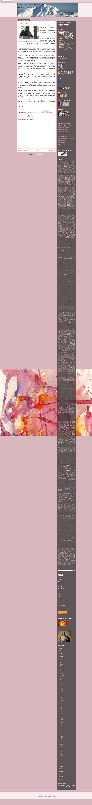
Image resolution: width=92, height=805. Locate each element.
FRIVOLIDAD (65, 321)
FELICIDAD (60, 313)
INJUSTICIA (71, 345)
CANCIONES (60, 212)
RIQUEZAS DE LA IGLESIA (62, 469)
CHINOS (74, 222)
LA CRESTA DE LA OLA (63, 31)
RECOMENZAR (60, 460)
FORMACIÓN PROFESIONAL (63, 319)
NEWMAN (70, 408)
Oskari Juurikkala (60, 424)
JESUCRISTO (68, 349)
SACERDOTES (61, 474)
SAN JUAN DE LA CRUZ (65, 483)
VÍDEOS (60, 548)
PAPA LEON (68, 427)
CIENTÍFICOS (70, 224)
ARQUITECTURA (72, 195)
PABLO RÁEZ (60, 425)
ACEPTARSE (60, 169)
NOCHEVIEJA (67, 410)
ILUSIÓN (73, 339)
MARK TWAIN (69, 384)
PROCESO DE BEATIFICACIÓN (62, 453)
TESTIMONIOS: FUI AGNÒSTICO (70, 520)
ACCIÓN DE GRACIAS (62, 168)
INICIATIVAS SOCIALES (63, 345)
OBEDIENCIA (72, 414)
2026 (60, 647)
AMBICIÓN (65, 178)
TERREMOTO (64, 513)
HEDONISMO (61, 330)
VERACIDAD (60, 541)
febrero (61, 680)
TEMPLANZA (60, 511)
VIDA (67, 544)
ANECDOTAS (72, 184)
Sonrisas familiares (61, 690)
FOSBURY (59, 320)
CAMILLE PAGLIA (72, 210)
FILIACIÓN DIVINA (71, 315)
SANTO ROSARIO (61, 490)
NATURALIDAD (60, 407)
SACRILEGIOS (60, 476)
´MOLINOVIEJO (72, 163)
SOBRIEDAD (60, 501)
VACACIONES (72, 536)
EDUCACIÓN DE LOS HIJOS (68, 279)
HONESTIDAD (68, 333)
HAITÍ (70, 328)
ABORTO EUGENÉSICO (71, 165)
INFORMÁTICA (60, 344)
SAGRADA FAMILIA (65, 477)
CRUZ (62, 250)
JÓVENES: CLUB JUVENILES (62, 358)
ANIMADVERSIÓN (60, 187)
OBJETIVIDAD (70, 416)
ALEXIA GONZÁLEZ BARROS (63, 176)
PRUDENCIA (72, 456)
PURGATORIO (62, 457)
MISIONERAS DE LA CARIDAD (70, 398)
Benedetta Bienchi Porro (61, 205)
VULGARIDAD (64, 562)
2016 (60, 769)
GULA (74, 327)
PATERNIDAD (60, 432)
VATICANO (73, 540)
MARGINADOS (63, 383)
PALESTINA (73, 426)
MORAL (74, 400)
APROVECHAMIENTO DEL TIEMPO (66, 194)
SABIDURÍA (65, 472)
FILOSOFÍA (60, 316)
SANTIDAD (60, 488)
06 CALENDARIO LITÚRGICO (63, 129)
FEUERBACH (60, 315)
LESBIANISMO (60, 370)
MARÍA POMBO (63, 384)
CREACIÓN (60, 245)
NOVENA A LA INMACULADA (62, 411)
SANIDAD (73, 484)
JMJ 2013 (63, 352)
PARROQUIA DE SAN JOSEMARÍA (64, 429)
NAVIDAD (67, 407)
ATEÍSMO (64, 198)
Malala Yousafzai (63, 381)
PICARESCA (73, 443)
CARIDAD (61, 215)
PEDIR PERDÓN (72, 434)
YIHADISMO (65, 564)
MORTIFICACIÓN (71, 401)
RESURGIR (73, 466)
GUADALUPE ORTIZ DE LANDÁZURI (68, 325)
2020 (60, 656)
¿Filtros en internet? (61, 741)
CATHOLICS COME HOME (62, 220)
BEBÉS (74, 203)
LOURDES (59, 377)
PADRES (65, 426)
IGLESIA (70, 337)
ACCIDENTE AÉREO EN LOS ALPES (64, 167)
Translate (66, 25)
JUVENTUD (73, 365)
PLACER (64, 445)
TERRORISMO (69, 513)
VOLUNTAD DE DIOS (63, 560)
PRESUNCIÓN (66, 451)
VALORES (60, 539)
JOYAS (69, 358)
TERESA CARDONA (72, 512)
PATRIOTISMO (60, 433)
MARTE (74, 384)
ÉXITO (74, 303)
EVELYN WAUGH (61, 302)
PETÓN (69, 443)
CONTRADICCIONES (62, 236)
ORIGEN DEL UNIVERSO (71, 423)
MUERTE (64, 403)
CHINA (70, 222)
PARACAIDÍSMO (60, 428)
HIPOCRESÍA (63, 332)
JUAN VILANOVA (68, 362)
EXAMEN (66, 302)
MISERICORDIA (61, 398)
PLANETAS (61, 446)
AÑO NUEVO (71, 190)
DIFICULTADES (60, 268)
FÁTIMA (68, 308)
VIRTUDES (69, 555)
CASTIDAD (63, 217)
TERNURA (59, 513)
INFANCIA (69, 342)
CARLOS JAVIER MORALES (62, 216)
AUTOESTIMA (72, 200)
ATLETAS (73, 198)
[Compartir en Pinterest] (48, 111)
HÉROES (73, 330)
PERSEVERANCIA (61, 442)
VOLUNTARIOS (70, 561)
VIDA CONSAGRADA (71, 544)
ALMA (74, 176)
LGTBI (71, 372)
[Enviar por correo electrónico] (43, 111)
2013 (60, 774)
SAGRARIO (64, 478)
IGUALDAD (70, 339)
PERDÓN (66, 438)
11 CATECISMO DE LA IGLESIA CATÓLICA (66, 138)
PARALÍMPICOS (65, 428)
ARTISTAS (71, 196)
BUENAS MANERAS (65, 209)
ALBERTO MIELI (62, 175)
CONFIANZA (66, 232)
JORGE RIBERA (60, 354)
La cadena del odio (61, 749)
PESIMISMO (65, 443)
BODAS (68, 207)
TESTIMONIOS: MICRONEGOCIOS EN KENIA (66, 521)
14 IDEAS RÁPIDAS (61, 144)
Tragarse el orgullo (61, 755)
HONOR (74, 333)
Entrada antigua (51, 150)
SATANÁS (66, 492)
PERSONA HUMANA (70, 442)
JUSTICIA (64, 365)
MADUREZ (73, 379)
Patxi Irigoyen (64, 433)
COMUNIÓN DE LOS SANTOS (69, 230)
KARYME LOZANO (60, 366)
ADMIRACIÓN (65, 170)
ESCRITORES (60, 294)
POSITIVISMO (67, 448)
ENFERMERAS (68, 288)
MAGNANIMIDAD (67, 380)
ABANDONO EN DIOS (71, 164)
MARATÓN (59, 383)
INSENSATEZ (68, 346)
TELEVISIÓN (68, 510)
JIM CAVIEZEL (65, 350)
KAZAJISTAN (65, 366)
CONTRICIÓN (36, 112)
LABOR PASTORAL (68, 367)
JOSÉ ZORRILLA (69, 356)
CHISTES (64, 223)
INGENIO (73, 344)
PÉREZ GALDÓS (68, 439)
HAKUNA (73, 328)
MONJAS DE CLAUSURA (64, 400)
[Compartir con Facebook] (47, 111)
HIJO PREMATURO (65, 331)
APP (58, 193)
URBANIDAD (66, 536)
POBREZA (73, 446)
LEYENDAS (65, 372)
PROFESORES (60, 454)
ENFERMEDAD (71, 286)
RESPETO (69, 465)
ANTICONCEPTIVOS (72, 187)
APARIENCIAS (65, 191)
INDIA (66, 342)
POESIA (59, 447)
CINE (74, 224)
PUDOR (59, 457)
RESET (73, 464)
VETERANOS (71, 541)
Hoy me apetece (61, 737)
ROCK (59, 470)
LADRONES (42, 112)
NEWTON (73, 408)
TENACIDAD (72, 511)
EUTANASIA (72, 300)
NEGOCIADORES (60, 408)
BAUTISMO (64, 203)
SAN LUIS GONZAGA (64, 484)
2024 (60, 650)
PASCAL (67, 430)
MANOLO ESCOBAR (72, 382)
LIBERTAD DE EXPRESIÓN (66, 373)
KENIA (69, 366)
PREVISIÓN (70, 451)
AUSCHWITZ (59, 200)
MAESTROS (59, 380)
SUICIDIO (73, 506)
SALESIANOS (68, 478)
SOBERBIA (73, 500)
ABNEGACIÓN (60, 165)
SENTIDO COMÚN (65, 495)
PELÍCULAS (73, 436)
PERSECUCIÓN (72, 441)
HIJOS (69, 331)
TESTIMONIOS (62, 515)
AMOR (74, 178)
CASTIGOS (68, 217)
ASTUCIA (69, 197)
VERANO (64, 541)
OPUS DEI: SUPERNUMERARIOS (65, 421)
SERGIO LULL (72, 496)
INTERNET (59, 347)
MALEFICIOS (73, 381)
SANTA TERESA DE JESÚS (68, 486)
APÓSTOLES (72, 192)
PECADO (73, 433)
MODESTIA (73, 399)
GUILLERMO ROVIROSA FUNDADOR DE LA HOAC (65, 327)
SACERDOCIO (72, 472)
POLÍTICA (73, 447)
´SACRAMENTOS (60, 164)
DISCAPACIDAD (60, 271)
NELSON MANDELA (66, 408)
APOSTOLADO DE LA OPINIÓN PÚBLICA (64, 192)
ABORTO (65, 165)
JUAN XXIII (73, 362)
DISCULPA (59, 272)
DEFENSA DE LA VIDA (69, 258)
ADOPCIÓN (60, 171)
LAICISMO (70, 368)
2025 (60, 648)
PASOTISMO (73, 431)
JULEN (74, 364)
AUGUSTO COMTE (72, 199)
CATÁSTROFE (67, 218)
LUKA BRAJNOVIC (64, 378)
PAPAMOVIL (73, 427)
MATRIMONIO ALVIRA (61, 388)
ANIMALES (66, 187)
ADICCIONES (60, 170)
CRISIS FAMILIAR (66, 246)
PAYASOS (68, 433)
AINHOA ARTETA (69, 174)
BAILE (74, 201)
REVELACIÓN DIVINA (61, 468)
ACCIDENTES (72, 167)
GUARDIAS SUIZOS (61, 326)
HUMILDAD (60, 336)
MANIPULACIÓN (66, 382)
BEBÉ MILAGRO (69, 203)
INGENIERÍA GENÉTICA (67, 344)
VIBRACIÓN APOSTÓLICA (66, 543)
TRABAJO (60, 530)
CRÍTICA (68, 249)
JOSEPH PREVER (63, 357)
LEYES (69, 372)
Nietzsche (65, 409)
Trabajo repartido (61, 685)
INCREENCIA (63, 342)
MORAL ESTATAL (62, 401)
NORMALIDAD (73, 410)
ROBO (51, 112)
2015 (60, 771)
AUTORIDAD (60, 201)
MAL (72, 380)
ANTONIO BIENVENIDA (68, 188)
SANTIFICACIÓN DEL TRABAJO (69, 489)
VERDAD (67, 541)
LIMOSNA (59, 375)
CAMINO (59, 211)
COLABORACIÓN (67, 226)
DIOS (69, 269)
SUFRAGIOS (63, 506)
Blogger (54, 796)
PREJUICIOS (60, 449)
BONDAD (59, 208)
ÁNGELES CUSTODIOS (71, 186)
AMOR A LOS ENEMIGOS (66, 180)
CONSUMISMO (72, 234)
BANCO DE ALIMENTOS (66, 202)
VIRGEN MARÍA (69, 553)
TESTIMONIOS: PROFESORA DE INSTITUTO (66, 522)
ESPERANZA (66, 295)
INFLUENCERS (65, 343)
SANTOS (65, 491)
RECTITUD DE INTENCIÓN (69, 461)
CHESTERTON (65, 222)
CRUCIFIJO (73, 249)
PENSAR (71, 437)
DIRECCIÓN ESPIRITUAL (69, 270)
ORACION (73, 421)
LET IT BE (64, 370)
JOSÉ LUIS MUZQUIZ (61, 355)
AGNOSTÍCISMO (72, 173)
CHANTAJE (73, 221)
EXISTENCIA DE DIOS (67, 303)
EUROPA (67, 300)
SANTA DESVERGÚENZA (68, 485)
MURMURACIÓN (65, 405)
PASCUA (70, 430)
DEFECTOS (60, 257)
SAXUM (69, 492)
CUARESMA (67, 250)
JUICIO (64, 364)
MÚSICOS (63, 406)
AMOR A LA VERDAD (67, 179)
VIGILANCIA (73, 550)
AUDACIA (66, 199)
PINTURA (61, 445)
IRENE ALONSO (70, 347)
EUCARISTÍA (61, 300)
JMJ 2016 (66, 352)
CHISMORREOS (60, 223)
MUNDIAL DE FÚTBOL (63, 404)
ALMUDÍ (59, 596)
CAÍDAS (63, 210)
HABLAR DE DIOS (66, 328)
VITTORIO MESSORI (67, 556)
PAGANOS (69, 426)
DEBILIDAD (65, 256)
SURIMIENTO (73, 507)
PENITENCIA (67, 437)
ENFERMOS (72, 288)
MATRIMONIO (72, 387)
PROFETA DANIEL (66, 454)
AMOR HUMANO (71, 181)
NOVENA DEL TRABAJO (71, 411)
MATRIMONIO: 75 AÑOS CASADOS (69, 389)
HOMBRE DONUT (72, 332)
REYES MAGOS (68, 468)
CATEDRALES (66, 219)
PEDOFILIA (59, 435)
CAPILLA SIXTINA (72, 212)
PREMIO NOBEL (60, 450)
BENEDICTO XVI (68, 205)
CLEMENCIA (67, 225)
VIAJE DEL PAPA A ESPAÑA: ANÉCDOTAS (68, 542)
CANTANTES (66, 212)
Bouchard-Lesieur (68, 208)
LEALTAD (73, 368)
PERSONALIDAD (60, 443)
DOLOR (66, 274)
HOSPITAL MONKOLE (66, 335)
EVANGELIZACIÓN (71, 301)
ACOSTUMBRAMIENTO (67, 169)
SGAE (70, 497)
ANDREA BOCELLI (65, 183)
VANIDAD (68, 540)
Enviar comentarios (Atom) (39, 154)
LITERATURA (63, 375)
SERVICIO (60, 497)
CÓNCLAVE (69, 231)
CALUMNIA (67, 210)
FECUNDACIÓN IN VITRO (70, 312)
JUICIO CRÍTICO (69, 364)
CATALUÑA (63, 218)
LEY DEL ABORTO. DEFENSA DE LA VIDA (68, 371)
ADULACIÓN (69, 171)
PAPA (65, 427)
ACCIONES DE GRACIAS (71, 168)
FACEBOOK (71, 304)
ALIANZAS (70, 176)
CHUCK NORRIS (69, 223)
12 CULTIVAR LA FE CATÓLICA (63, 140)
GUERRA (66, 326)
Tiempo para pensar (61, 705)
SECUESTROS (60, 493)
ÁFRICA (68, 173)
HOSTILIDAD (73, 335)
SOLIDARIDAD (70, 503)
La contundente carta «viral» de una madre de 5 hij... (61, 723)
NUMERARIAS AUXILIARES (63, 414)
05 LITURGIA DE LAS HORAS (63, 127)
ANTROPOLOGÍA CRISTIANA (65, 189)
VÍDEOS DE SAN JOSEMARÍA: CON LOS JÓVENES (66, 549)
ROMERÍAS (59, 471)
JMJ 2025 (70, 352)
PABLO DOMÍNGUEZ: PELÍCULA (69, 424)
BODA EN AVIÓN (63, 207)
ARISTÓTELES (60, 195)
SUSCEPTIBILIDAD (60, 508)
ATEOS (71, 198)
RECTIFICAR (46, 112)
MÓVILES (59, 403)
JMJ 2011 (73, 350)
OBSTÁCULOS (69, 417)
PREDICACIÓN (73, 448)
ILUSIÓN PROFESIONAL (62, 340)
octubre (61, 664)
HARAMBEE (68, 329)
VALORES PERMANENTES (67, 539)
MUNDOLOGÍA (60, 405)
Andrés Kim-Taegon (61, 184)
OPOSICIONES (64, 420)
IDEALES (68, 336)
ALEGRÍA (73, 175)
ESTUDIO (70, 299)
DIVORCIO (73, 272)
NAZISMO (73, 407)
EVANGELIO (60, 301)
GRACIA (73, 324)
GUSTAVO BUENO (60, 328)
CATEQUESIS (72, 219)
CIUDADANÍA (60, 225)
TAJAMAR (73, 508)
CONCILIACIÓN (65, 231)
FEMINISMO (64, 314)
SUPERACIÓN (60, 507)
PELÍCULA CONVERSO (67, 435)
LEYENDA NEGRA (60, 372)
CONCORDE (73, 231)
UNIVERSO (60, 536)
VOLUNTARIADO (72, 560)
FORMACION (64, 318)
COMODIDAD (66, 227)
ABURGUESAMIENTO (72, 166)
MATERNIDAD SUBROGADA (62, 387)
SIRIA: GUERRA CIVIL (65, 500)
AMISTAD (69, 178)
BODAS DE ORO (72, 207)
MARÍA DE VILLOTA (69, 383)
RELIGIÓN (73, 463)
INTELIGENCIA (73, 346)
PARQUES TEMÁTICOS (71, 428)
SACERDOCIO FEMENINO (63, 473)
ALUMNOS (59, 177)
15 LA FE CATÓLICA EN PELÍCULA (64, 146)
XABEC (62, 564)
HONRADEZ (60, 334)
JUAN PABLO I (60, 360)
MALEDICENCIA (68, 381)
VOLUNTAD (73, 559)
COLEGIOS (73, 226)
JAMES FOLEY (62, 349)
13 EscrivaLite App (61, 142)
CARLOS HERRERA (71, 215)
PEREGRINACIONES (61, 439)
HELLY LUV (70, 330)
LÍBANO (74, 372)
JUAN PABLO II (66, 360)
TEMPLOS (66, 511)
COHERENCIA (60, 226)
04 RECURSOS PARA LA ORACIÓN (64, 125)
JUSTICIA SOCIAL (68, 365)
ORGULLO (64, 423)
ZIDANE (69, 564)
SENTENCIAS (60, 495)
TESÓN (74, 513)
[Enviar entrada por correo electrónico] (41, 110)
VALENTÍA (72, 537)
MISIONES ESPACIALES (67, 399)
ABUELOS (65, 166)
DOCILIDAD (60, 273)
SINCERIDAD (72, 498)
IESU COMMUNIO (66, 337)
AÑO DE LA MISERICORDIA (64, 190)
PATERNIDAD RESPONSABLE (69, 432)
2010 (60, 779)
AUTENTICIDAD (66, 200)
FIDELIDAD (64, 315)
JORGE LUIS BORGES (71, 353)
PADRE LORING (72, 425)
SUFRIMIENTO (68, 506)
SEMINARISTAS (63, 494)
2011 (60, 777)
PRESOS (61, 451)
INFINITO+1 (59, 343)
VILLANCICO (60, 551)
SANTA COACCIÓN (61, 485)
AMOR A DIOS (60, 179)
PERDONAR (73, 438)
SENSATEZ (73, 494)
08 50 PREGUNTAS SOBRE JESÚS (64, 133)
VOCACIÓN (68, 557)
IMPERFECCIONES (60, 341)
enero (61, 683)
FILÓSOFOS (65, 316)
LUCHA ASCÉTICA (68, 377)
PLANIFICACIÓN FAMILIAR (67, 446)
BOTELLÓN (63, 208)
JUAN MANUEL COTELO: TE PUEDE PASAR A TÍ (68, 359)
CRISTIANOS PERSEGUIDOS (64, 247)
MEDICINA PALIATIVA (72, 390)
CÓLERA (59, 227)
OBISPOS (73, 415)
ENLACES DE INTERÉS (62, 58)
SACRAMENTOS (66, 475)
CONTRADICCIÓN (71, 235)
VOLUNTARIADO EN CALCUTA (63, 561)
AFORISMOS (64, 173)
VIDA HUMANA (72, 545)
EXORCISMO (60, 304)
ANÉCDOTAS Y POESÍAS (31, 4)
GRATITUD (59, 325)
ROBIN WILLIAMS (70, 469)
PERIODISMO (72, 440)
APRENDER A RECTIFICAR (68, 193)
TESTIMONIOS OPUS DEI (66, 517)
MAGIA (63, 380)
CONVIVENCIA (60, 239)
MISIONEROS (60, 399)
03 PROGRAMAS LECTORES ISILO (64, 123)
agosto (61, 670)
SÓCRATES (62, 503)
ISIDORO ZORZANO (65, 348)
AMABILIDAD (60, 178)
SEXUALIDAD (65, 497)
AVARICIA (64, 201)
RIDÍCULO (73, 468)
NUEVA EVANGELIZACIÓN (66, 412)
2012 (60, 776)
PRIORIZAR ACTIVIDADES (70, 452)
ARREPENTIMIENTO (26, 112)
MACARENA (69, 378)
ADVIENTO (64, 172)
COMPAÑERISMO (72, 227)
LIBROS (64, 374)
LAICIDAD (66, 368)
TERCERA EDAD (65, 512)
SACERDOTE (72, 473)
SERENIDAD (67, 496)
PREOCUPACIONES (66, 450)
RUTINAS (59, 472)
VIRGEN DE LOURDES (67, 552)
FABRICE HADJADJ (65, 304)
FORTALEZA (72, 319)
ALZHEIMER (73, 177)
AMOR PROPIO (60, 182)
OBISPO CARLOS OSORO (66, 415)
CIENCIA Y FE (64, 224)
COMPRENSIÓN (66, 229)
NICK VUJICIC (60, 409)
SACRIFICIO (72, 475)
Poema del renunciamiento (61, 699)
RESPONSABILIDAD (66, 466)
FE (63, 312)
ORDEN (66, 422)
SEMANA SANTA (65, 493)
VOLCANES (69, 559)
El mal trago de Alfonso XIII (61, 732)
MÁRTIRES (60, 385)
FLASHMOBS (66, 317)
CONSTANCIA (65, 234)
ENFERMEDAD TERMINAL (62, 288)
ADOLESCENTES (72, 170)
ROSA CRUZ (64, 471)
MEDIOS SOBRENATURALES (70, 392)
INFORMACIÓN (72, 343)
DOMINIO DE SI (72, 274)
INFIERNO (73, 342)
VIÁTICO (59, 543)
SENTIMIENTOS (62, 496)
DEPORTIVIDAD (61, 262)
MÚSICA (59, 406)
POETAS (66, 447)
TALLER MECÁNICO (61, 509)
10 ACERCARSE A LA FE (62, 136)
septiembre (62, 667)
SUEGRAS (73, 505)
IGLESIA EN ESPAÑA (67, 338)
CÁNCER (73, 211)
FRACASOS (65, 320)
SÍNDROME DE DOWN (62, 499)
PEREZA (73, 439)
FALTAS (59, 306)
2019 (60, 765)
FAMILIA (63, 306)
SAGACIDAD (66, 476)
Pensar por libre (62, 602)
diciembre (62, 658)
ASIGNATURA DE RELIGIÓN (63, 197)
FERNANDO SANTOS (71, 314)
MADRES (69, 379)
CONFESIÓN (61, 232)
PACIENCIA (67, 425)
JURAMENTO (60, 365)
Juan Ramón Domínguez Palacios (65, 69)
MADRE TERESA (64, 379)
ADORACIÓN (65, 171)
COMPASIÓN (65, 228)
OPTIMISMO (69, 420)
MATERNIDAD (72, 386)
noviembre (61, 661)
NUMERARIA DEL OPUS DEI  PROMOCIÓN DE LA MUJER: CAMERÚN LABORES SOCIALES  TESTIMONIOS (66, 162)
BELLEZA (68, 204)
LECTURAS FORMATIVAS (65, 369)
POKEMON (69, 447)
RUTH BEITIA (73, 471)
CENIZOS (73, 220)
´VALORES (65, 164)
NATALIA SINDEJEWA (72, 406)
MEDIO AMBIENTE (66, 391)
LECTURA (59, 369)
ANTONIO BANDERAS (61, 188)
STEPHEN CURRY (64, 505)
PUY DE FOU (73, 457)
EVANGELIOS (65, 301)
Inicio (37, 150)
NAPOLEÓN (66, 406)
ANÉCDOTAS (62, 186)
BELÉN (59, 204)
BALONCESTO (60, 202)
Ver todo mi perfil (61, 74)
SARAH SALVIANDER (61, 492)
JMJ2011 (73, 352)
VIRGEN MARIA (63, 553)
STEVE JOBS (69, 505)
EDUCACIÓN (66, 278)
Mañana (61, 744)
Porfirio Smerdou (61, 448)
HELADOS (66, 330)
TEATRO (67, 509)
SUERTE (59, 506)
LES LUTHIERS (72, 369)
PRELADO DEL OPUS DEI (69, 449)
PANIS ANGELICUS (61, 427)
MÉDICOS (59, 391)
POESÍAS (63, 447)
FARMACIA (65, 308)
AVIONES (68, 201)
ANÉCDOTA (66, 184)
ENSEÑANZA (64, 290)
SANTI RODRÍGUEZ (71, 487)
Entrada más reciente (22, 150)
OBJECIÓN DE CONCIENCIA (63, 416)
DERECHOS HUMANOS (70, 262)
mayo (61, 675)
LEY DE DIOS (69, 370)
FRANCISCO (72, 320)
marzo (61, 678)
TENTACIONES (60, 512)
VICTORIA (63, 544)
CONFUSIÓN (66, 233)
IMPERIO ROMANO (67, 341)
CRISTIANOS (72, 246)
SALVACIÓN (73, 478)
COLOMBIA (62, 227)
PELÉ (62, 435)
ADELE (74, 169)
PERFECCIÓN (60, 440)
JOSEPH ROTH (68, 357)
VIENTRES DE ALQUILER (65, 550)
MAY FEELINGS (60, 390)
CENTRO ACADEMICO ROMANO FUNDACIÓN (64, 221)
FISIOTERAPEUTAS (61, 317)
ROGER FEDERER (63, 470)
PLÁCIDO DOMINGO (69, 445)
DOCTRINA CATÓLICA (67, 273)
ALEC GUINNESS (67, 175)
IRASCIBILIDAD (65, 347)
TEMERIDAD (73, 510)
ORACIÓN (60, 422)
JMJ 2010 (69, 350)
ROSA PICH (68, 471)
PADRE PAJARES (60, 426)
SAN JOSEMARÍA (71, 479)
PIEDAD (59, 444)
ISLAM (70, 348)
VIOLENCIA (65, 551)
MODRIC (59, 400)
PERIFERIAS (66, 440)
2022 (60, 653)
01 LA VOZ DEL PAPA (62, 119)
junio (61, 673)
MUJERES (73, 403)
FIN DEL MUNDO (71, 316)
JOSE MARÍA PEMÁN (63, 356)
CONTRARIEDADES (71, 236)
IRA (62, 347)
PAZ (70, 433)
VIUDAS (71, 556)
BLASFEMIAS (66, 206)
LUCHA (62, 377)
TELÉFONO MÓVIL (61, 510)
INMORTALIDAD (63, 346)
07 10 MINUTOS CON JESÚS (63, 131)
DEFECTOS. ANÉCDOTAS (66, 257)
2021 (60, 655)
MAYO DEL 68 (66, 390)
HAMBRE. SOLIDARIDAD (62, 329)
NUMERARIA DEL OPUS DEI (70, 413)
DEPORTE (60, 261)
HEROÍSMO (60, 331)
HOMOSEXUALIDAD (61, 333)
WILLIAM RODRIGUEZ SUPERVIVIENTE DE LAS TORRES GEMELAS (66, 563)
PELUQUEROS (60, 437)
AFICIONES (69, 172)
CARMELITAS (69, 216)
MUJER (68, 403)
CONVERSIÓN (70, 237)
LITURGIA (66, 375)
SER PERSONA (62, 605)
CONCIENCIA (60, 231)
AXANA (71, 201)
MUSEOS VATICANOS (71, 405)
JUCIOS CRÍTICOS (65, 363)
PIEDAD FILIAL (63, 444)
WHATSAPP (69, 562)
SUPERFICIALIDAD (67, 507)
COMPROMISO (72, 229)
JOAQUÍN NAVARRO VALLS (62, 353)
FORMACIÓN (72, 318)
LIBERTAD (60, 373)
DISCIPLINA (66, 271)
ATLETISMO (59, 199)
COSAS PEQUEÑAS (70, 244)
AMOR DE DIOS (64, 181)
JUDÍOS (70, 363)
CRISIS (70, 245)
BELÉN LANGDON (63, 204)
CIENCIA (59, 224)
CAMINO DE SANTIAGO (66, 211)
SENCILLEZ (69, 494)
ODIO (74, 417)
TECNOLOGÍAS (72, 509)
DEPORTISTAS (71, 261)
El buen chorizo (61, 708)
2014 (60, 773)
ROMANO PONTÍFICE (70, 470)
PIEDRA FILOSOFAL (69, 444)
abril (61, 676)
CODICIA (73, 225)
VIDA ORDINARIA (65, 547)
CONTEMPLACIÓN (60, 235)
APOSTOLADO (71, 191)
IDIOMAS (62, 337)
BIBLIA (63, 206)
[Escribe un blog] (44, 111)
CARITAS (66, 215)
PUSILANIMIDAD (67, 457)
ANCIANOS (70, 182)
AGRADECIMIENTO (61, 174)
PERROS (65, 441)
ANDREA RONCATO (72, 183)
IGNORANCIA (65, 339)
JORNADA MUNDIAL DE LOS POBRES (69, 354)
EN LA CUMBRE (62, 42)
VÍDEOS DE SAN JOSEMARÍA (69, 548)
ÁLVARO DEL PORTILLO (65, 177)
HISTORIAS (67, 332)
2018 (60, 766)
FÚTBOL (59, 322)
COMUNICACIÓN (61, 230)
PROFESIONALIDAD (71, 453)
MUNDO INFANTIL (72, 404)
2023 (60, 651)
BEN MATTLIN (73, 204)
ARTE (67, 196)
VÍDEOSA (59, 550)
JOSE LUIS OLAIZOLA (67, 355)
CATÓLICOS (69, 220)
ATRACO (31, 112)
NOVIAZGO (60, 412)
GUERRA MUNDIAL (72, 326)
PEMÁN (64, 437)
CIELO (74, 223)
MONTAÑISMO (70, 400)
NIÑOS (70, 409)
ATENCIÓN (67, 198)
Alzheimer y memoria (61, 694)
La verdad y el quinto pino (61, 714)
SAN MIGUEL (70, 484)
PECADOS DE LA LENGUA (63, 434)
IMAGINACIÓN (72, 340)
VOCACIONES (65, 559)
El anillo (61, 746)
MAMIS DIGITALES (60, 382)
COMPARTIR (60, 228)
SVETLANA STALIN (67, 508)
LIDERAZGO (68, 374)
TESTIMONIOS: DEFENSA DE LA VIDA (64, 518)
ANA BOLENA (65, 182)
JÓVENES (73, 357)
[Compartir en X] (46, 111)
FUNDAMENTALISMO (71, 321)
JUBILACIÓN (59, 363)
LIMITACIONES (73, 374)
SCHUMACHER (73, 492)
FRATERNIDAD (60, 321)
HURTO (65, 336)
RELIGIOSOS (60, 464)
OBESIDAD (59, 415)
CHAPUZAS (59, 222)
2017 (60, 768)
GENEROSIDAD (71, 322)
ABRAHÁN (59, 166)
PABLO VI (63, 425)
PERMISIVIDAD (60, 441)
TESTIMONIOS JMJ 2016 (71, 515)
